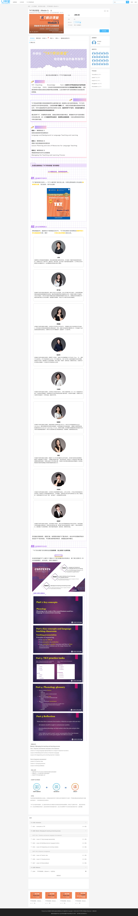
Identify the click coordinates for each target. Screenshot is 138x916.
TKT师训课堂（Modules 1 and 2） (68, 901)
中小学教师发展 (30, 2)
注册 (136, 2)
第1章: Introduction (37, 822)
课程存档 (94, 911)
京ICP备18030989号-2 (82, 913)
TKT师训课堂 (77, 22)
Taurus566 (94, 74)
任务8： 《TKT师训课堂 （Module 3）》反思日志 (44, 871)
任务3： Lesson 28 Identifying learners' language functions (46, 843)
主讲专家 (22, 2)
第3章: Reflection (36, 867)
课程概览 (32, 38)
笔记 (52, 38)
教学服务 (99, 41)
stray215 (94, 80)
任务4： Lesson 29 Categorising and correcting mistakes (45, 847)
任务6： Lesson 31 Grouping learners (41, 859)
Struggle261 (94, 83)
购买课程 (104, 31)
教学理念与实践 (41, 6)
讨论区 (44, 38)
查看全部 (59, 875)
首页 (29, 6)
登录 (132, 2)
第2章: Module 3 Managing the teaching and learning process (47, 831)
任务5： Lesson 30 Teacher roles (40, 855)
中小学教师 (34, 6)
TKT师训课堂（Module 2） (81, 901)
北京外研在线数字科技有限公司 (66, 913)
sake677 (94, 77)
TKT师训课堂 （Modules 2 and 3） (38, 901)
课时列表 (38, 38)
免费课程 (15, 2)
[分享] (107, 11)
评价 (57, 38)
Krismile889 (94, 86)
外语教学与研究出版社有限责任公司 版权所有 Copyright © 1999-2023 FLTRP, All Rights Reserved (69, 911)
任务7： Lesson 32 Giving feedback (41, 863)
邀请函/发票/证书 (65, 38)
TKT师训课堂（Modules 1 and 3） (53, 901)
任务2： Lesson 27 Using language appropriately (44, 839)
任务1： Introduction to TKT (39, 826)
